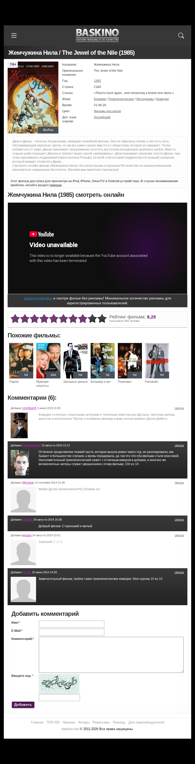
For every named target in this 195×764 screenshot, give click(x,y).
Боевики (100, 99)
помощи (55, 185)
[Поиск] (181, 35)
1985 (97, 81)
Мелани (28, 482)
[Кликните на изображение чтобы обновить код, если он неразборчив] (59, 676)
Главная (37, 722)
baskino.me (70, 729)
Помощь (119, 722)
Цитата (179, 408)
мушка (26, 535)
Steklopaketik (31, 445)
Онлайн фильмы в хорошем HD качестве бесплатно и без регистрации (97, 35)
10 (102, 319)
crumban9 (29, 408)
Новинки (68, 722)
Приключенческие (121, 99)
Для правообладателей (146, 722)
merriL (26, 572)
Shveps (27, 519)
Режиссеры (101, 722)
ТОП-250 (52, 722)
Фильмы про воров (107, 111)
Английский (102, 117)
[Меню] (14, 35)
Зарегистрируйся (38, 298)
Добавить (23, 704)
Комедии (162, 99)
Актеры (83, 722)
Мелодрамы (145, 99)
